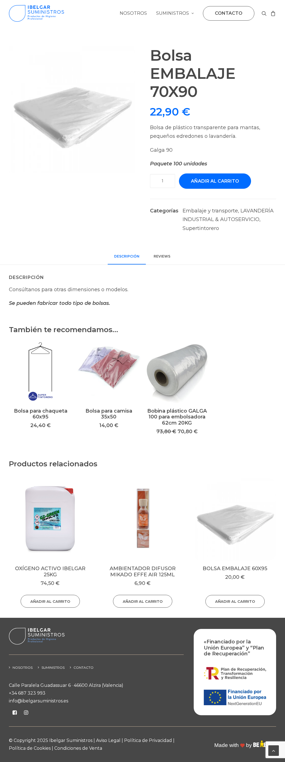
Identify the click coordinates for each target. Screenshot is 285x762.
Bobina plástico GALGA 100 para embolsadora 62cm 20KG (177, 417)
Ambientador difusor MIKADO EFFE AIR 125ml (50, 571)
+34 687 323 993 (27, 693)
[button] (265, 13)
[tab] (162, 258)
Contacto (83, 667)
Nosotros (133, 13)
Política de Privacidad (148, 740)
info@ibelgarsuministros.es (38, 701)
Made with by (233, 745)
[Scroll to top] (273, 750)
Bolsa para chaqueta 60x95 (40, 414)
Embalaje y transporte (210, 211)
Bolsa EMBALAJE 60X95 (142, 568)
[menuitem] (133, 13)
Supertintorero (201, 228)
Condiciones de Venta (78, 748)
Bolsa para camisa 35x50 (108, 414)
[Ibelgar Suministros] (36, 13)
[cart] (272, 13)
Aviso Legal (108, 740)
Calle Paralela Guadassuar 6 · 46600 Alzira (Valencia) (66, 685)
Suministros (172, 13)
